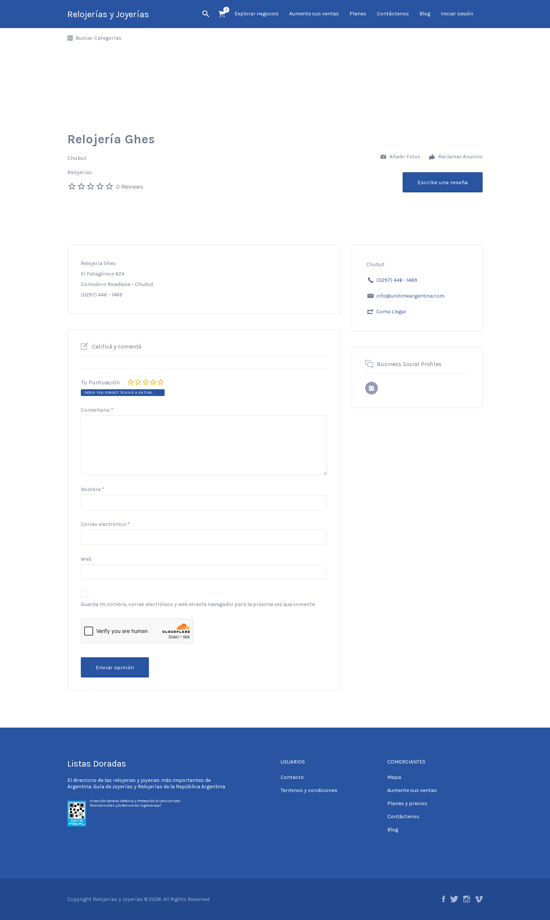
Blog (424, 13)
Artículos (222, 14)
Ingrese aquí (150, 805)
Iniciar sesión (457, 13)
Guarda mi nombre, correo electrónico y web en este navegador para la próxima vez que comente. (198, 604)
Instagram (466, 899)
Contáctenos (393, 13)
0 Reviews (129, 186)
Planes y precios (407, 803)
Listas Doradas (96, 763)
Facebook (443, 899)
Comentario (97, 410)
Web (86, 559)
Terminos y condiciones (309, 790)
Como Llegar (391, 311)
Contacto (292, 777)
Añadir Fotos (404, 156)
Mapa (394, 777)
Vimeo (479, 899)
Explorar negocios (257, 13)
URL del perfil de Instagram (371, 388)
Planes (357, 13)
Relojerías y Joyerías (108, 14)
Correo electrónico (105, 524)
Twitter (454, 899)
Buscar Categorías (99, 38)
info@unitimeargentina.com (410, 296)
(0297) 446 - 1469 (396, 280)
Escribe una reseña (443, 182)
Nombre (92, 489)
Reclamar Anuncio (460, 156)
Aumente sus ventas (314, 13)
